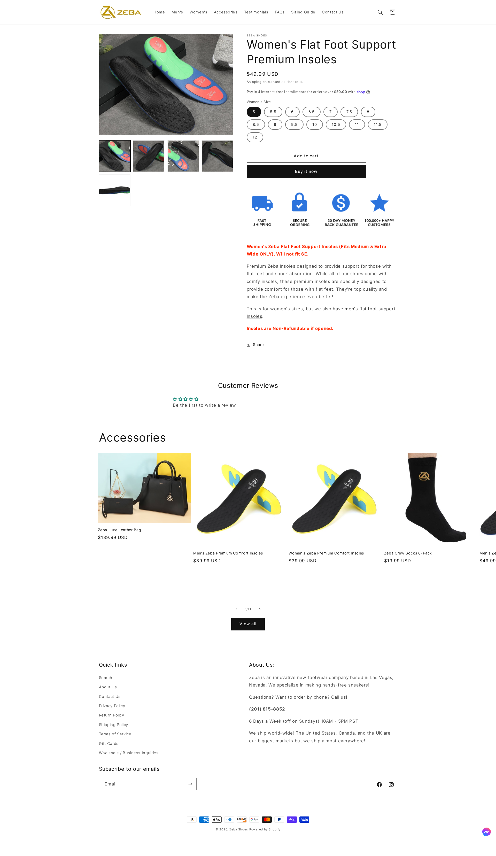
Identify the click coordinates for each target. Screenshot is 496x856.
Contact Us (110, 696)
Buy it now (306, 171)
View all (248, 623)
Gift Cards (109, 743)
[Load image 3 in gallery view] (183, 156)
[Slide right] (259, 609)
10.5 (336, 124)
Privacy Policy (112, 705)
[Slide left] (236, 609)
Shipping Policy (113, 724)
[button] (380, 12)
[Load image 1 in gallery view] (114, 156)
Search (105, 677)
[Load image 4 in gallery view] (217, 156)
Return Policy (111, 715)
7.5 (349, 112)
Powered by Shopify (265, 829)
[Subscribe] (190, 784)
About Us (108, 686)
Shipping (254, 82)
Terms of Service (115, 733)
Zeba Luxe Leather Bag (119, 530)
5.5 (273, 112)
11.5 (378, 124)
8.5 (256, 124)
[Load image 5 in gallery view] (114, 190)
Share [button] (258, 345)
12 (255, 137)
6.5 (311, 112)
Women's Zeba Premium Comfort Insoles (326, 553)
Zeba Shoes (238, 829)
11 (357, 124)
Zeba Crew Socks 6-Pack (408, 553)
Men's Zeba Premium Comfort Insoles (228, 553)
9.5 (294, 124)
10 (314, 124)
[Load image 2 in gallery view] (149, 156)
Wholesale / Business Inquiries (129, 752)
